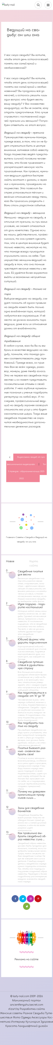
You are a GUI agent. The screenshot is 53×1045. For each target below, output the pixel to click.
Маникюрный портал (26, 1000)
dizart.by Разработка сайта (26, 1009)
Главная (10, 537)
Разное (27, 1013)
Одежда (26, 1017)
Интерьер (18, 1021)
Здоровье (47, 1021)
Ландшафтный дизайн (33, 1026)
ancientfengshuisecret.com (26, 1004)
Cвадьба (29, 537)
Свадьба (38, 1013)
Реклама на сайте (26, 959)
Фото (16, 1017)
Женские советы (11, 1013)
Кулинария (33, 1021)
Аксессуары (39, 1017)
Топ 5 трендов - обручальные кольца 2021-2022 (27, 471)
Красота (11, 1026)
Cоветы (19, 537)
